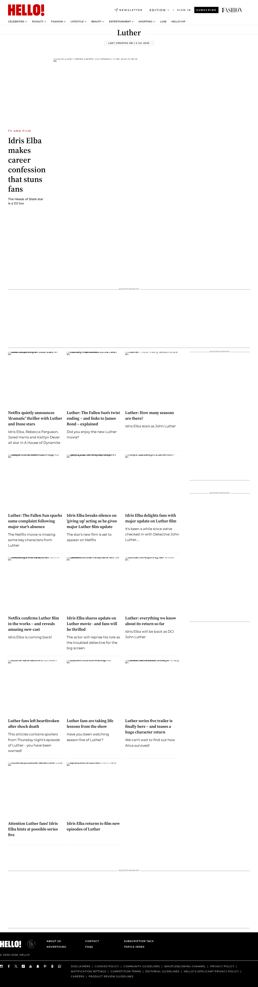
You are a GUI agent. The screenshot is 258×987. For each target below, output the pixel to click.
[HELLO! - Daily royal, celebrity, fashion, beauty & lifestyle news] (232, 10)
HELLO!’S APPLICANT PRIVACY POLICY (211, 971)
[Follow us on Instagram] (1, 966)
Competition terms (126, 971)
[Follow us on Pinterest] (45, 966)
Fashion (57, 21)
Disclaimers (80, 966)
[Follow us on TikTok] (23, 966)
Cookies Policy (107, 966)
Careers (77, 976)
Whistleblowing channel (185, 966)
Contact (92, 941)
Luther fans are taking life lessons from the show (90, 723)
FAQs (89, 946)
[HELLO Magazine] (26, 10)
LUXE (163, 21)
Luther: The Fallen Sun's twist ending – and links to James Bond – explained (93, 418)
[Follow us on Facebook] (8, 966)
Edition (158, 10)
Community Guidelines (142, 966)
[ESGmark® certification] (28, 944)
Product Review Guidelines (111, 976)
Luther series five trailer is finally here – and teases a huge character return (149, 726)
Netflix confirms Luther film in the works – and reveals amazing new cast (33, 623)
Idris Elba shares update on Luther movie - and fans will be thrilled (92, 623)
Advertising (56, 946)
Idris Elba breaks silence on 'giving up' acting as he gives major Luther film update (92, 520)
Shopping (145, 21)
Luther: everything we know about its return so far (150, 620)
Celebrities (16, 21)
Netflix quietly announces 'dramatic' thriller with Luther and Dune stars (35, 418)
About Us (54, 941)
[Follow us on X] (16, 966)
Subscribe (206, 10)
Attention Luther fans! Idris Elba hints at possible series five (33, 829)
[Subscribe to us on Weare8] (52, 966)
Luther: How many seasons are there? (149, 415)
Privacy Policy (222, 966)
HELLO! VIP (178, 21)
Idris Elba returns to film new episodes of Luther (93, 826)
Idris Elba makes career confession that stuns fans (27, 164)
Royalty (37, 21)
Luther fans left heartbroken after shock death (33, 723)
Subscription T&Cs (137, 941)
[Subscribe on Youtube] (30, 966)
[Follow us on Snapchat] (38, 966)
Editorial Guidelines (162, 971)
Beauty (96, 21)
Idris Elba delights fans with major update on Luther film (150, 518)
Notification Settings (88, 971)
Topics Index (134, 946)
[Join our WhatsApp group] (59, 966)
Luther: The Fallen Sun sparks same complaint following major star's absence (35, 520)
